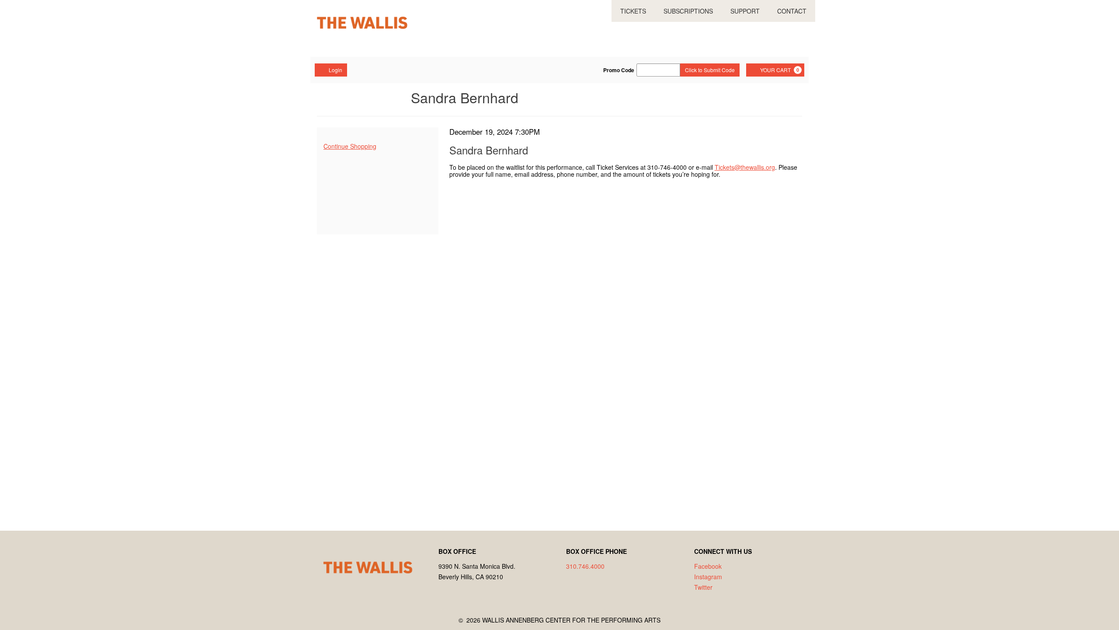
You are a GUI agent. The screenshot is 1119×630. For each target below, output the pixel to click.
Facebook (708, 566)
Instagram (708, 576)
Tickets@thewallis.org (745, 167)
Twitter (703, 587)
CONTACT (791, 11)
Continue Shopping (349, 146)
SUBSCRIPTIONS (688, 11)
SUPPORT (745, 11)
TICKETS (633, 11)
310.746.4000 (585, 566)
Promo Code (618, 70)
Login (335, 70)
